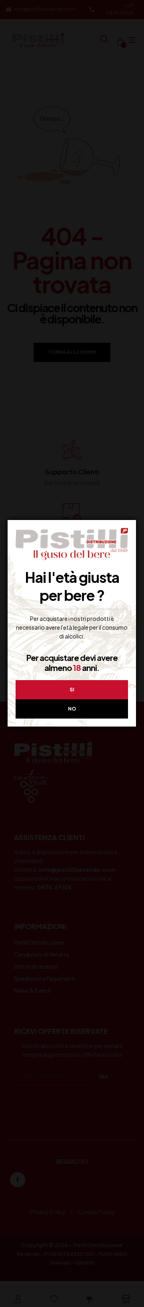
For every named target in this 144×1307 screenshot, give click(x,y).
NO (72, 709)
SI (72, 690)
